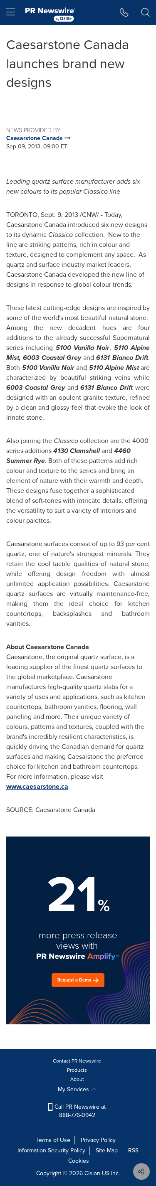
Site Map (107, 1150)
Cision (92, 1173)
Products (77, 1070)
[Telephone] (124, 12)
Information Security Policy (51, 1150)
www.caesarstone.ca (37, 786)
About (77, 1079)
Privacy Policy (98, 1140)
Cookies (78, 1160)
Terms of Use (53, 1140)
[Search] (145, 12)
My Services (74, 1089)
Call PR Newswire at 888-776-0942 (79, 1111)
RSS (133, 1150)
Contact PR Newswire (77, 1061)
